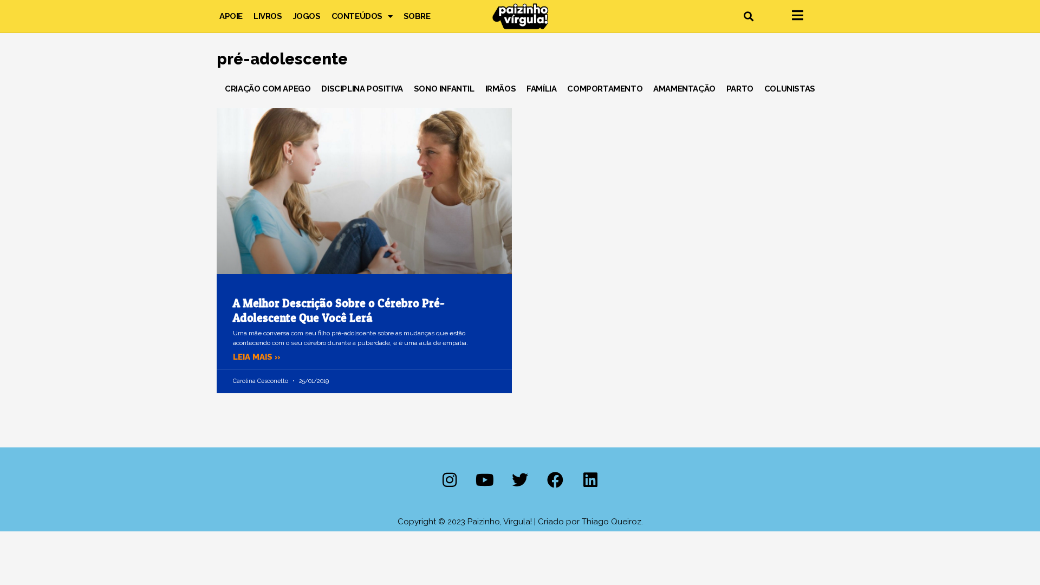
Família (541, 89)
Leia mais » (257, 357)
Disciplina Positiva (361, 89)
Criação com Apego (267, 89)
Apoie (231, 16)
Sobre (417, 16)
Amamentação (684, 89)
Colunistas (789, 89)
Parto (739, 89)
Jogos (307, 16)
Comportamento (604, 89)
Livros (267, 16)
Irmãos (500, 89)
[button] (748, 16)
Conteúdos (357, 16)
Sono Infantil (444, 89)
